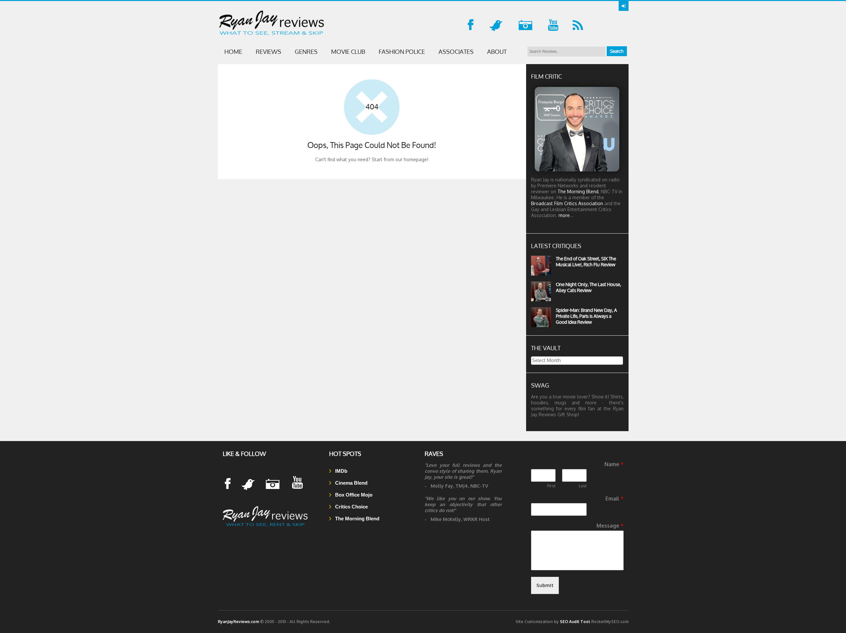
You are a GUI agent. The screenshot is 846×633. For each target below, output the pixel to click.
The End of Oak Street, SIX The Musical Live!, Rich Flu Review (586, 261)
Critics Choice (351, 506)
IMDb (340, 471)
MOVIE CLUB (348, 51)
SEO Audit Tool (575, 621)
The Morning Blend (578, 191)
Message (610, 525)
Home (233, 51)
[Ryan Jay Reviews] (266, 526)
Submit (545, 585)
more (564, 215)
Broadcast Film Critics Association (567, 203)
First (551, 485)
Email (614, 498)
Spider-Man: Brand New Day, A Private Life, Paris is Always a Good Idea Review (586, 316)
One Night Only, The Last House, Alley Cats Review (588, 287)
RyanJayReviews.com (238, 621)
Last (583, 485)
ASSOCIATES (456, 51)
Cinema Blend (350, 483)
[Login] (624, 6)
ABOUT (497, 51)
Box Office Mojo (353, 495)
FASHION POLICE (402, 51)
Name (614, 464)
